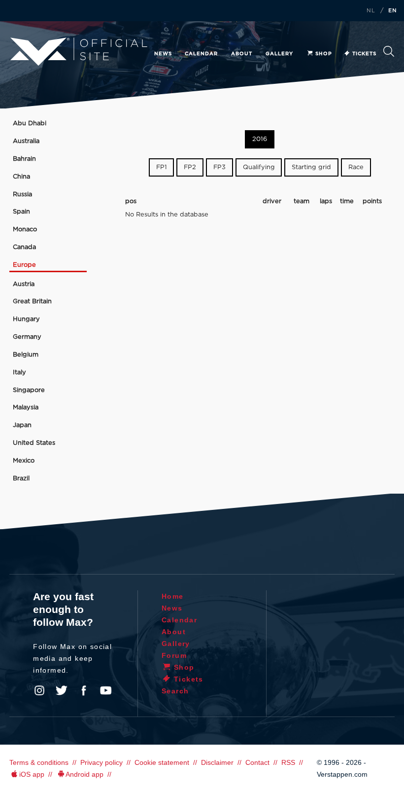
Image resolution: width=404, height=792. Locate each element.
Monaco (25, 229)
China (21, 177)
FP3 (219, 167)
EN (392, 10)
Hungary (26, 319)
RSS (288, 762)
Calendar (201, 53)
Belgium (25, 355)
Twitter (61, 690)
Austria (23, 284)
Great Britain (32, 301)
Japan (22, 425)
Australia (26, 141)
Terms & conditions (38, 762)
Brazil (21, 478)
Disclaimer (217, 762)
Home (173, 596)
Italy (19, 372)
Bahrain (24, 159)
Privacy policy (101, 762)
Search (388, 54)
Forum (174, 655)
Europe (24, 265)
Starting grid (311, 167)
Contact (257, 762)
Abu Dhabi (29, 123)
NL (371, 10)
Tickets (364, 53)
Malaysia (25, 407)
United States (34, 443)
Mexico (23, 461)
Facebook (83, 690)
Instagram (39, 690)
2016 (259, 139)
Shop (323, 53)
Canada (24, 247)
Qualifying (259, 167)
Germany (27, 337)
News (163, 53)
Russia (22, 194)
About (241, 53)
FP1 (161, 167)
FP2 (190, 167)
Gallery (279, 53)
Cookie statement (162, 762)
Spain (21, 212)
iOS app (31, 774)
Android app (84, 774)
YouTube (106, 690)
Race (356, 167)
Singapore (29, 390)
